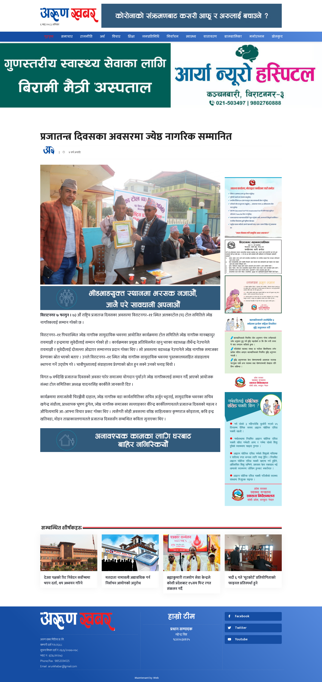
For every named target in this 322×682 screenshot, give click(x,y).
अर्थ (102, 36)
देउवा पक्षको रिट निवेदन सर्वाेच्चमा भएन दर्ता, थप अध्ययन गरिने (67, 580)
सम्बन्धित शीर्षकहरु (61, 528)
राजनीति (86, 36)
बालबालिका (233, 36)
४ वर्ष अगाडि (74, 152)
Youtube (241, 639)
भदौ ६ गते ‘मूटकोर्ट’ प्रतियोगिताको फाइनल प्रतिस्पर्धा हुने (252, 580)
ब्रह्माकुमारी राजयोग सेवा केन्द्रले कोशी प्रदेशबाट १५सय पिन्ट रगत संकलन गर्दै (189, 583)
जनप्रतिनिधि (150, 36)
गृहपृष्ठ (49, 36)
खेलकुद (277, 36)
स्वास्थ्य (191, 36)
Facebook (242, 616)
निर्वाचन (173, 36)
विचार (116, 36)
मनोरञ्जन (256, 36)
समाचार (67, 36)
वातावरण (210, 36)
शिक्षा (131, 36)
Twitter (241, 627)
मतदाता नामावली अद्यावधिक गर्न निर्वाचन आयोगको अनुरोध (127, 580)
